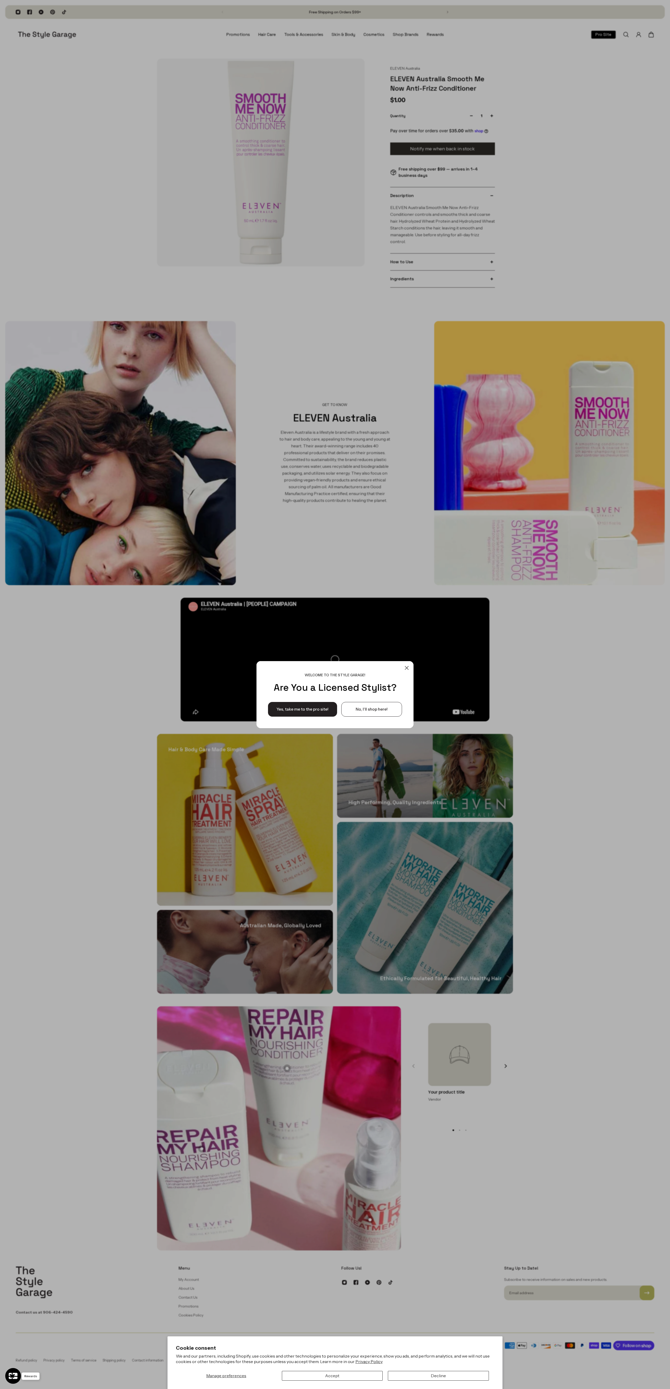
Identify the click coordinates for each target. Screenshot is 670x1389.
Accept (332, 1375)
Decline (438, 1375)
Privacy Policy (369, 1361)
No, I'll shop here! (372, 708)
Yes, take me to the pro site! (302, 708)
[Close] (406, 668)
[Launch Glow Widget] (13, 1376)
